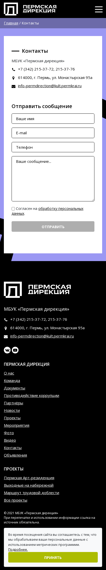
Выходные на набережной (29, 485)
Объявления (15, 455)
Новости (12, 410)
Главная (11, 23)
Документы (14, 387)
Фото (9, 432)
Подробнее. (18, 549)
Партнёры (13, 402)
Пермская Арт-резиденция (29, 477)
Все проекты (15, 500)
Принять (53, 557)
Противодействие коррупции (31, 395)
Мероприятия (16, 425)
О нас (9, 373)
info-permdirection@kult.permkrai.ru (50, 85)
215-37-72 (44, 69)
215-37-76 (65, 69)
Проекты (12, 417)
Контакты (13, 447)
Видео (10, 440)
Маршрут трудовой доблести (31, 492)
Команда (12, 380)
